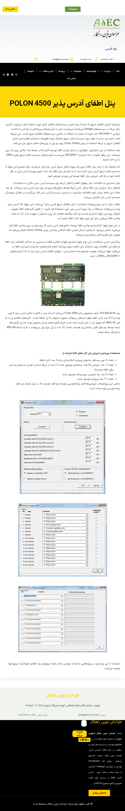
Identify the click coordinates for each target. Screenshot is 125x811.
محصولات (77, 71)
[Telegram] (8, 74)
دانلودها (31, 71)
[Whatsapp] (16, 74)
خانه (118, 71)
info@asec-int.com (88, 715)
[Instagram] (3, 74)
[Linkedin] (12, 74)
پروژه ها (62, 71)
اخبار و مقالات (48, 71)
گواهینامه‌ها (91, 71)
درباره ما (107, 71)
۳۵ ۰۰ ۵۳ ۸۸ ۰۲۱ (26, 715)
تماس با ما (71, 78)
